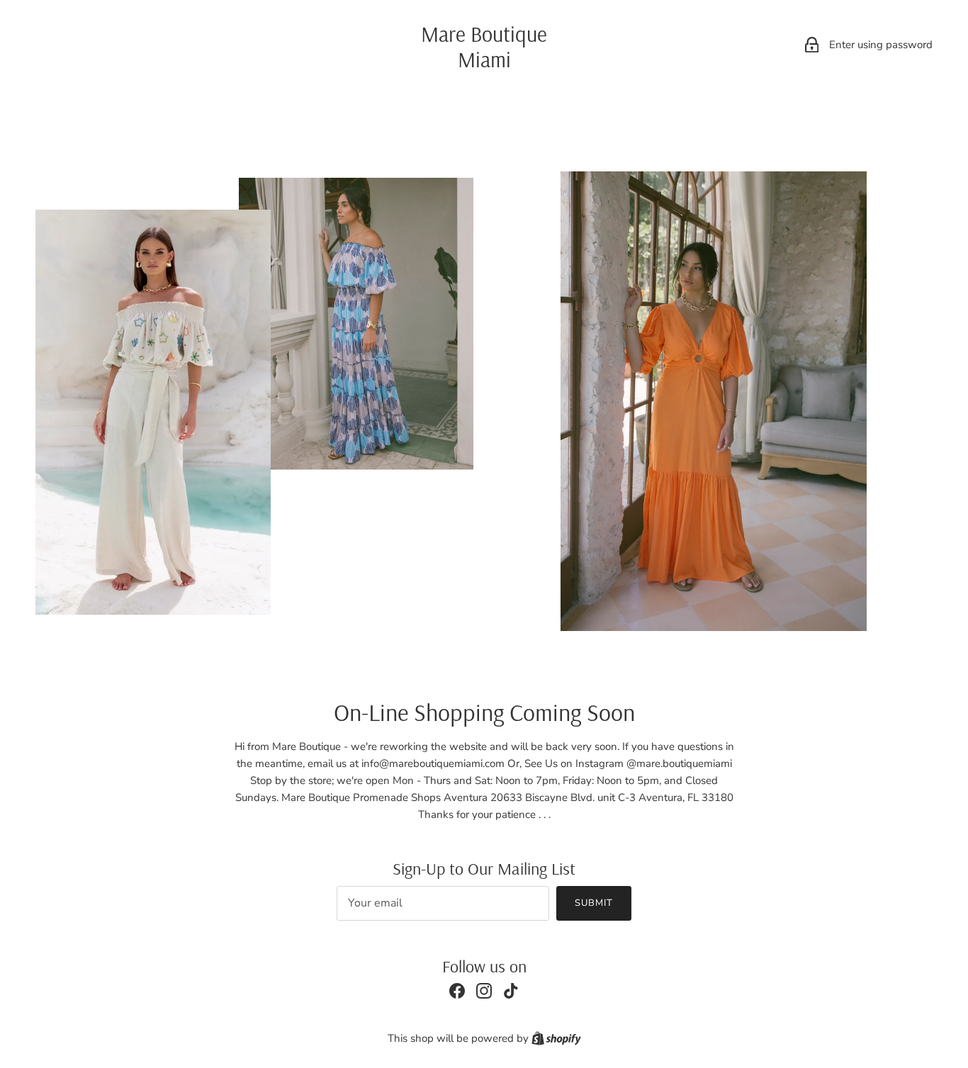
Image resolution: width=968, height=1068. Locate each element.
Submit (594, 903)
